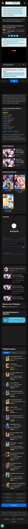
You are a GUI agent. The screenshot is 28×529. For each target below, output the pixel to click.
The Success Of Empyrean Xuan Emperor (17, 453)
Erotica (10, 131)
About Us (14, 521)
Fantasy (12, 367)
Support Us (7, 519)
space (13, 394)
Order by (19, 501)
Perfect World (13, 364)
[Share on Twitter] (12, 35)
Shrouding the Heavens (16, 356)
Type (7, 501)
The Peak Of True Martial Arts (17, 483)
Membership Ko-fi (7, 11)
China (9, 121)
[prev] (4, 81)
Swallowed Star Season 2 (16, 391)
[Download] (23, 64)
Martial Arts (16, 386)
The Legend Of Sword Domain (15, 464)
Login (23, 238)
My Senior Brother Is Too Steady (16, 373)
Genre (8, 494)
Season (19, 494)
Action (15, 358)
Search (14, 505)
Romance (16, 131)
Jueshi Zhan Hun (14, 382)
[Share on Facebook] (9, 35)
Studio (8, 497)
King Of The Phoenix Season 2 (17, 268)
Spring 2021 (10, 120)
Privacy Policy (20, 519)
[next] (23, 81)
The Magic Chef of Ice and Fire (16, 474)
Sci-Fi (24, 358)
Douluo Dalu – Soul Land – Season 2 (17, 443)
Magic (15, 478)
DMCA (13, 519)
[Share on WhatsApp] (14, 35)
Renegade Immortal (15, 424)
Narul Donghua (11, 31)
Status (19, 497)
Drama (4, 131)
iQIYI (9, 116)
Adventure (19, 358)
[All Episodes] (14, 81)
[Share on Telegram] (17, 35)
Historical (20, 377)
